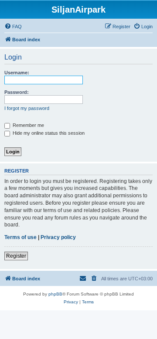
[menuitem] (13, 26)
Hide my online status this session (48, 133)
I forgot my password (26, 108)
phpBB (55, 294)
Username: (16, 72)
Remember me (27, 125)
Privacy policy (58, 237)
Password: (16, 92)
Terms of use (20, 237)
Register (16, 256)
